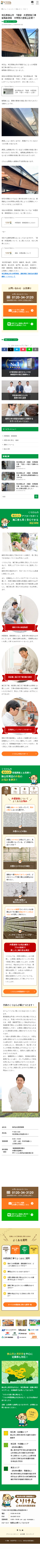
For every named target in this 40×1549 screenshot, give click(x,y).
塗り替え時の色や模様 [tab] (34, 792)
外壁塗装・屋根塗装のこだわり (25, 223)
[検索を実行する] (36, 497)
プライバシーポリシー (12, 1534)
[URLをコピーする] (35, 349)
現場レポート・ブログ (10, 21)
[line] (17, 1530)
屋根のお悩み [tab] (15, 792)
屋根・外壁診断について (23, 253)
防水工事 (7, 449)
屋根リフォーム (9, 444)
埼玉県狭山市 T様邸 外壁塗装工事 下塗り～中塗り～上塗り (25, 91)
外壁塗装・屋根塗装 (10, 436)
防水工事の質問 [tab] (15, 1249)
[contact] (22, 1530)
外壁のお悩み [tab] (6, 792)
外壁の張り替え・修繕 (11, 440)
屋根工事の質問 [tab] (34, 1249)
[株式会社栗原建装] (6, 2)
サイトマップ (30, 1534)
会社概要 (22, 1534)
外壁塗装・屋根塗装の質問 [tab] (6, 1249)
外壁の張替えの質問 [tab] (24, 1249)
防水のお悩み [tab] (25, 792)
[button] (4, 349)
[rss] (20, 1530)
